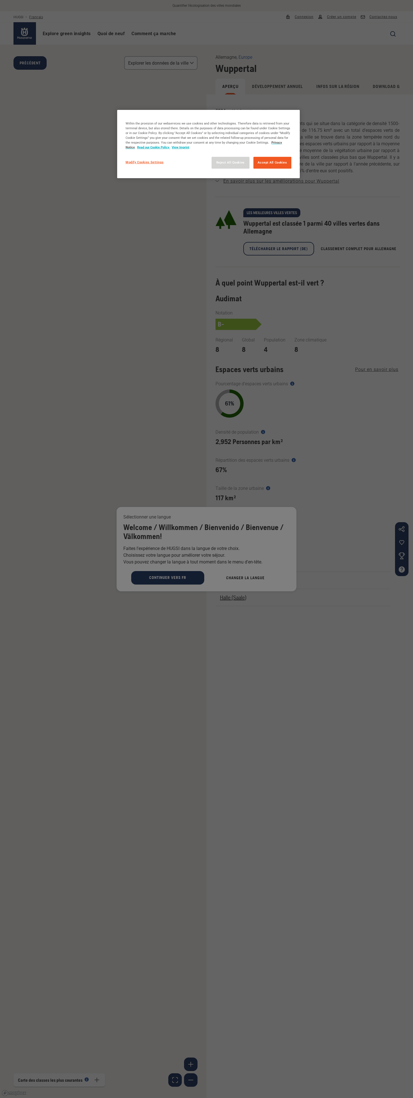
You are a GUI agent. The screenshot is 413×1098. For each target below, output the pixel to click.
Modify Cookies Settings (145, 162)
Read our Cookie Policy (153, 147)
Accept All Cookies (272, 162)
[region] (208, 144)
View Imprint (180, 147)
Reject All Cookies (230, 162)
